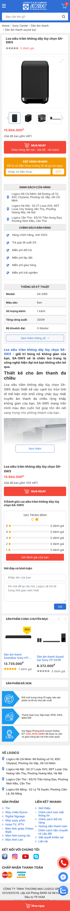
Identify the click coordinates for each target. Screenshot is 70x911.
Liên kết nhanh (48, 802)
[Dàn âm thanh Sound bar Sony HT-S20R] (51, 638)
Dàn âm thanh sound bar (20, 29)
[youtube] (26, 856)
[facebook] (5, 856)
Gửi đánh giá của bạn (35, 557)
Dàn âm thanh (40, 25)
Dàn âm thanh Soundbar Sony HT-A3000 (16, 656)
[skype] (36, 856)
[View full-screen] (61, 61)
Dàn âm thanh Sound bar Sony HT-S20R (50, 658)
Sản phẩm (10, 802)
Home (5, 25)
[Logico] (35, 6)
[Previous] (8, 118)
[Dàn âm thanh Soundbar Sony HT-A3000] (18, 637)
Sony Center (20, 25)
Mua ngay (38, 491)
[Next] (61, 118)
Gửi (58, 171)
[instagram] (15, 856)
